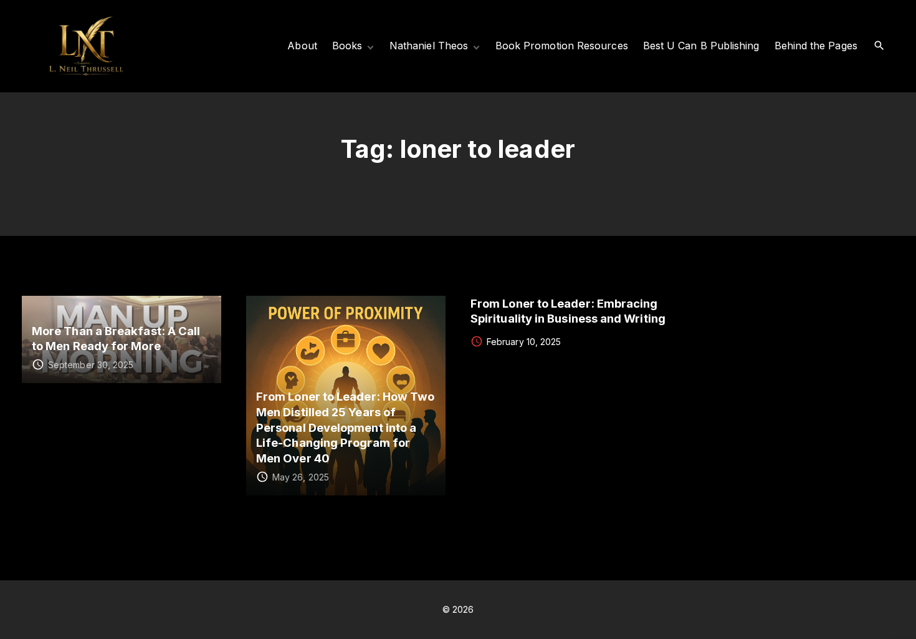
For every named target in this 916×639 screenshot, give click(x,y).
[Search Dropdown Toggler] (879, 46)
